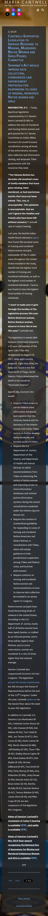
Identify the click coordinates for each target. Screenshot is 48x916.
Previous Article (24, 906)
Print (10, 881)
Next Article (24, 898)
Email (17, 881)
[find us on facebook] (19, 10)
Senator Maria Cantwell (25, 3)
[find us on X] (7, 14)
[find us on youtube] (7, 10)
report (36, 237)
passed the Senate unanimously (23, 682)
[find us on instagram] (13, 10)
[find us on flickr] (19, 14)
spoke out (32, 699)
